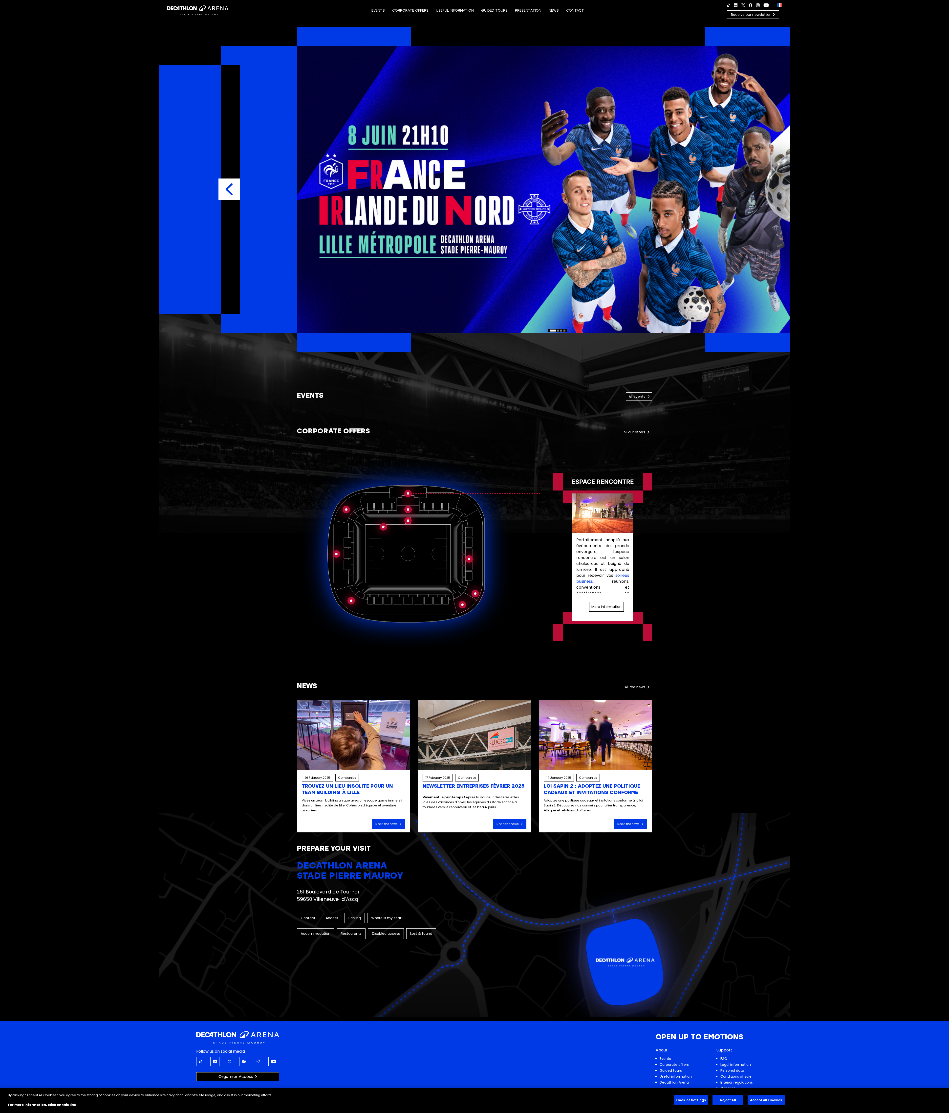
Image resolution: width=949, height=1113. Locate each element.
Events (665, 1058)
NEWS (554, 10)
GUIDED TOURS (494, 10)
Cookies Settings (691, 1100)
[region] (558, 189)
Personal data (732, 1070)
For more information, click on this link (42, 1104)
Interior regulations (736, 1082)
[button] (229, 189)
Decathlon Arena (674, 1082)
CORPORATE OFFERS (410, 10)
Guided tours (671, 1070)
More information (606, 606)
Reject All (728, 1100)
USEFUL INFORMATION (455, 10)
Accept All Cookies (766, 1100)
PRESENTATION (528, 10)
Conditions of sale (736, 1076)
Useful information (676, 1076)
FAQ (723, 1058)
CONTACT (575, 10)
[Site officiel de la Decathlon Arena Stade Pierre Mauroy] (197, 10)
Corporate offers (674, 1064)
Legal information (735, 1064)
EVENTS (378, 10)
